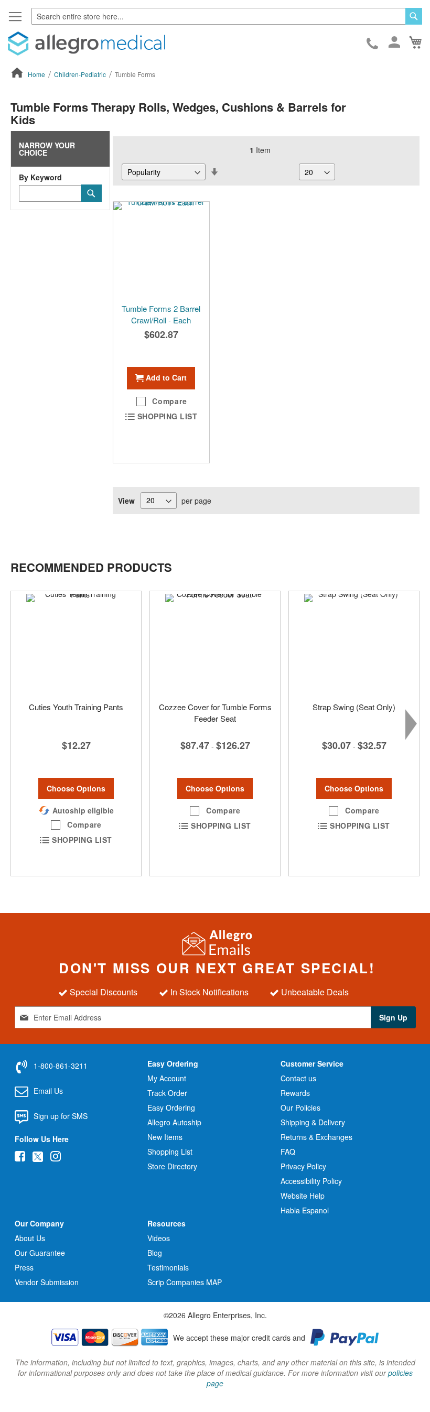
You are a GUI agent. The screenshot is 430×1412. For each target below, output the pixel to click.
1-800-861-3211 (373, 44)
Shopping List (169, 1151)
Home (37, 74)
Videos (158, 1238)
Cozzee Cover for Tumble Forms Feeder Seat (215, 712)
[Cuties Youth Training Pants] (76, 643)
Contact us (298, 1078)
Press (24, 1267)
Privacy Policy (303, 1166)
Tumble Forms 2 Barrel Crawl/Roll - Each (161, 314)
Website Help (303, 1195)
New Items (164, 1137)
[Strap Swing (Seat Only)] (354, 643)
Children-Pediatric (81, 74)
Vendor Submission (47, 1282)
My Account (166, 1078)
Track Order (167, 1093)
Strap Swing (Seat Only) (354, 706)
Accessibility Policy (311, 1181)
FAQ (288, 1151)
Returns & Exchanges (316, 1137)
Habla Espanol (305, 1210)
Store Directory (172, 1166)
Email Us (48, 1090)
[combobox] (226, 16)
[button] (161, 401)
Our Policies (300, 1107)
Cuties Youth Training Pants (76, 706)
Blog (154, 1252)
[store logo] (86, 43)
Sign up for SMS (61, 1116)
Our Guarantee (40, 1252)
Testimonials (168, 1267)
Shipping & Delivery (313, 1122)
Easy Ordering (171, 1107)
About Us (30, 1238)
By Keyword (40, 177)
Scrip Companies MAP (184, 1282)
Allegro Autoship (174, 1122)
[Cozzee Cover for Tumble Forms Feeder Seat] (215, 643)
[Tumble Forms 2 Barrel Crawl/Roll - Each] (161, 250)
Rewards (295, 1093)
